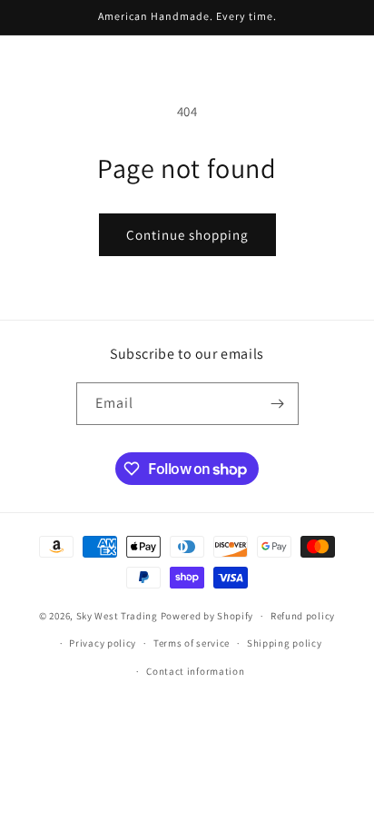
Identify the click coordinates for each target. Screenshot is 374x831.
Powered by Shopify (207, 615)
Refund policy (303, 615)
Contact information (195, 671)
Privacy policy (102, 643)
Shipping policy (284, 643)
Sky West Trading (117, 615)
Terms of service (191, 643)
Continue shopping (187, 234)
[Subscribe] (278, 403)
